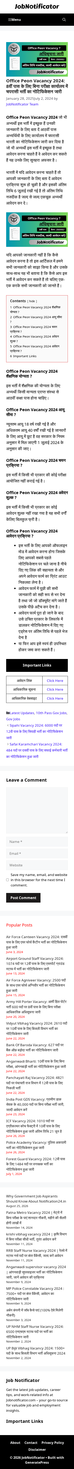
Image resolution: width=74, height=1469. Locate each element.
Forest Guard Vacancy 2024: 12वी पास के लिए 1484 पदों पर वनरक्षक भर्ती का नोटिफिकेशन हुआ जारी (35, 1164)
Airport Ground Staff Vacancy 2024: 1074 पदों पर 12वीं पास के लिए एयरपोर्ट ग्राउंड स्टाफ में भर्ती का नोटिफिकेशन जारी (35, 963)
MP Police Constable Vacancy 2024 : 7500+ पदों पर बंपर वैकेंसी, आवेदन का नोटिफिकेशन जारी (35, 1293)
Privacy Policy (53, 1442)
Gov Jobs (13, 719)
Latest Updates (22, 712)
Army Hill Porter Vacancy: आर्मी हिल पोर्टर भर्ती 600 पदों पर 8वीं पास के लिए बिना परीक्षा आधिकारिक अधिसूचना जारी (36, 1006)
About (15, 1442)
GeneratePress (37, 1462)
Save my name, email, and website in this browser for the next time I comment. (39, 879)
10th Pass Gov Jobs (51, 712)
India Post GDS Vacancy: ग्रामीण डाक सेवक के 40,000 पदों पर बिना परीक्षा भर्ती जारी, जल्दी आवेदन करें (35, 1104)
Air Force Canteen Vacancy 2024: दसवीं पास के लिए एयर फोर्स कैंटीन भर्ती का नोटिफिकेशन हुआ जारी (36, 942)
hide (32, 301)
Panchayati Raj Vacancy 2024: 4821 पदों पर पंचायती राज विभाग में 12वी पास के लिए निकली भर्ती (35, 1082)
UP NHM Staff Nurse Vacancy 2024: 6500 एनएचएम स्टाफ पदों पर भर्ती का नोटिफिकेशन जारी (35, 1331)
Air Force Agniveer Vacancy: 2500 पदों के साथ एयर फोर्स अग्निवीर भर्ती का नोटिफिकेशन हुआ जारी (36, 985)
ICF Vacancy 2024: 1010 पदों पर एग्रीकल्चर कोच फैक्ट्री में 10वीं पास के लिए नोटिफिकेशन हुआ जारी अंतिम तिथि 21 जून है (34, 1126)
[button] (64, 19)
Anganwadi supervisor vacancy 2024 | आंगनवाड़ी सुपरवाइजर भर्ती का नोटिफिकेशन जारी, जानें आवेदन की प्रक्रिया (36, 1272)
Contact (30, 1442)
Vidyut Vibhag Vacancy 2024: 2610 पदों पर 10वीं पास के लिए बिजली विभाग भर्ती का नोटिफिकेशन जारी (36, 1028)
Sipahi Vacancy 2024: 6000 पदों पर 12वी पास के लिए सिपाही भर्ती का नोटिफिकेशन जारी (34, 731)
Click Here (55, 680)
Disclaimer (37, 1449)
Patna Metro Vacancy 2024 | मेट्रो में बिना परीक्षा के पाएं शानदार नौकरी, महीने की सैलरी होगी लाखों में (36, 1217)
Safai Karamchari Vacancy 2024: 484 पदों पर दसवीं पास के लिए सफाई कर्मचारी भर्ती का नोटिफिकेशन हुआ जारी (37, 750)
